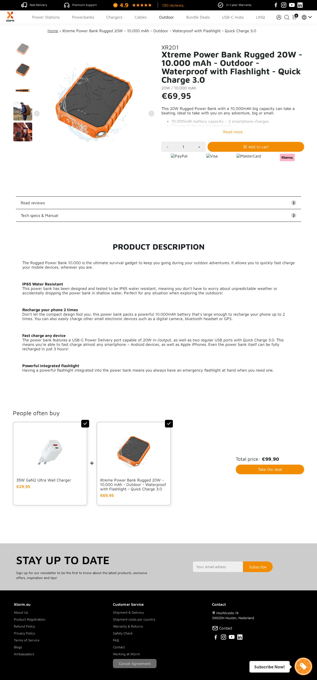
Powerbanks (83, 17)
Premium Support (84, 5)
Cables (141, 17)
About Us (21, 612)
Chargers (114, 17)
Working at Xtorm (126, 654)
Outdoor (166, 17)
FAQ (116, 640)
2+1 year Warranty (238, 5)
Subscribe (257, 567)
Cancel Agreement (135, 663)
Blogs (18, 647)
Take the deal (270, 469)
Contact (119, 647)
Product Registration (29, 619)
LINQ (260, 17)
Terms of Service (26, 640)
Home (53, 30)
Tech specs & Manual (158, 215)
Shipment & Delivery (128, 612)
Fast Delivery (38, 5)
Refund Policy (24, 626)
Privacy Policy (24, 633)
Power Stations (46, 17)
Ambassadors (24, 654)
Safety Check (123, 633)
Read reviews (158, 203)
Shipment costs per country (134, 619)
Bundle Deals (198, 17)
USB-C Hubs (233, 17)
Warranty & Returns (128, 626)
